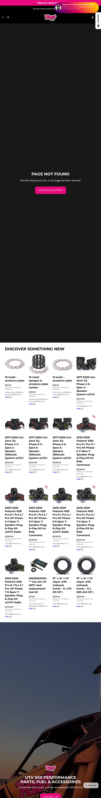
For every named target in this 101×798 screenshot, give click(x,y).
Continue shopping (50, 190)
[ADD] (21, 370)
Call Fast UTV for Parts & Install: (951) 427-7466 (50, 9)
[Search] (8, 17)
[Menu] (3, 17)
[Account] (92, 17)
